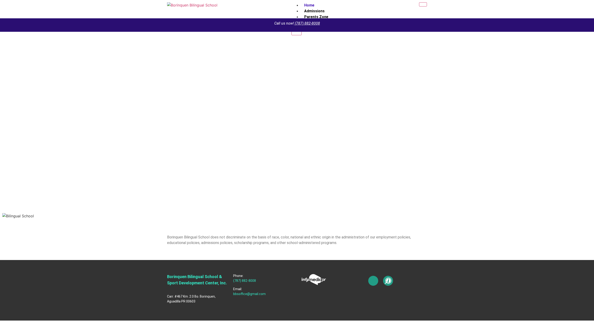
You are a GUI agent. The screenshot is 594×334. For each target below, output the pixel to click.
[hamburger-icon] (423, 4)
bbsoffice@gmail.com (249, 294)
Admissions (314, 11)
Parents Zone (316, 17)
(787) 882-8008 (307, 23)
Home (309, 5)
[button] (297, 221)
